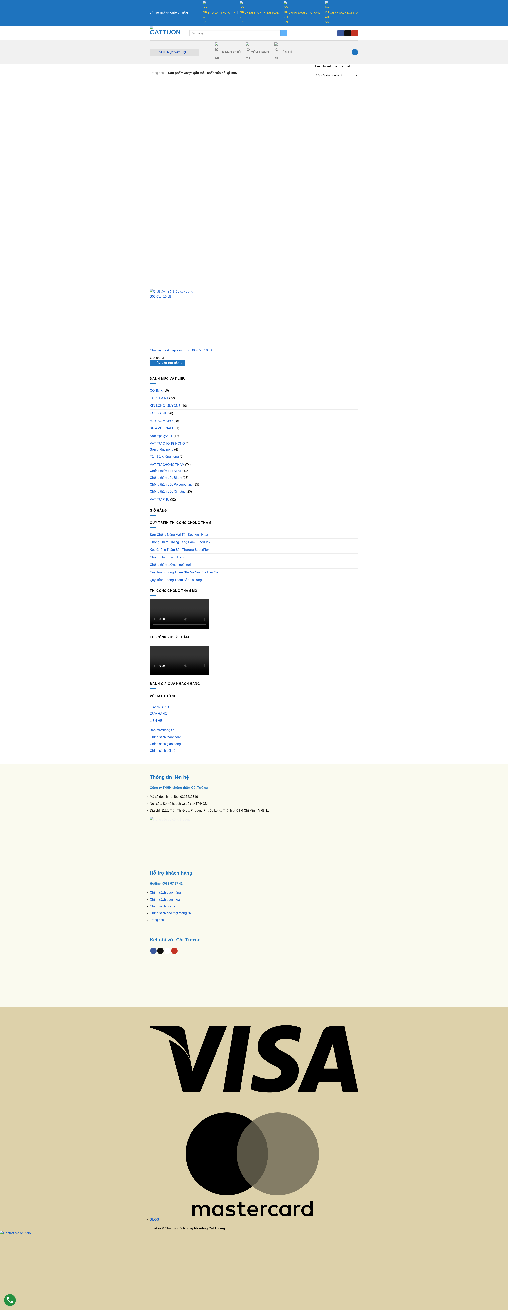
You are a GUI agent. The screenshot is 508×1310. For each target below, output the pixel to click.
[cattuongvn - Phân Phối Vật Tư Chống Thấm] (166, 33)
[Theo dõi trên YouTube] (354, 33)
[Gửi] (283, 33)
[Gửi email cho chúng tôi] (347, 33)
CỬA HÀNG (260, 52)
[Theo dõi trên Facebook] (340, 33)
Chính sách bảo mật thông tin (170, 913)
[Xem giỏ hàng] (355, 52)
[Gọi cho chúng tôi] (167, 951)
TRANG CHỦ (230, 52)
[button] (174, 52)
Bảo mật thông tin (221, 12)
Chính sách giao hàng (305, 12)
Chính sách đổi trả (344, 12)
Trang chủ (157, 920)
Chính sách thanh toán (262, 12)
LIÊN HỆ (286, 52)
